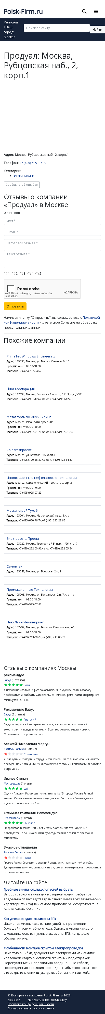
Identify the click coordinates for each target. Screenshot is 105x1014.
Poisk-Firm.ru (23, 11)
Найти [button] (97, 29)
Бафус (7, 680)
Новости (14, 1000)
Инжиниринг (24, 175)
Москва (9, 37)
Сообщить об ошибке (22, 184)
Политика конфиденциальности (31, 1004)
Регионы (11, 22)
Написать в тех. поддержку (47, 1000)
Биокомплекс (12, 818)
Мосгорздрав (12, 783)
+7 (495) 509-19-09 (32, 162)
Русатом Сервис (14, 852)
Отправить (15, 306)
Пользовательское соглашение (31, 1008)
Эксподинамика (14, 749)
